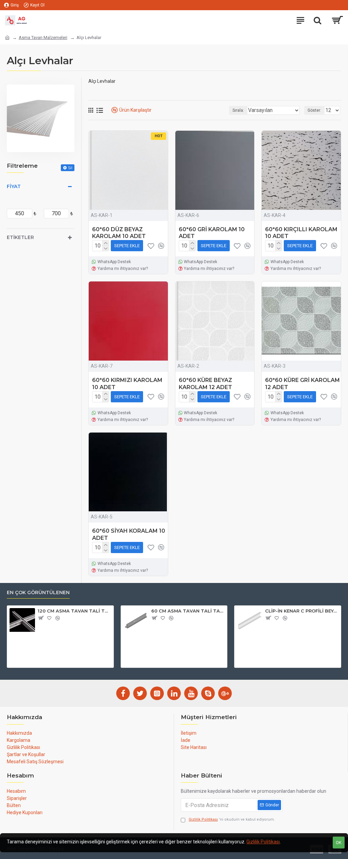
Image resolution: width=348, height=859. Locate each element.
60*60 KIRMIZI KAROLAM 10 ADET (127, 383)
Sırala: (238, 110)
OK (339, 842)
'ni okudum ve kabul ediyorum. (232, 819)
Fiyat (14, 186)
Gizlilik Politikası (263, 841)
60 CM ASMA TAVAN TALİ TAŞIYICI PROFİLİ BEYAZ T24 (188, 611)
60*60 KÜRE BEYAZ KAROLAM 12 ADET (205, 383)
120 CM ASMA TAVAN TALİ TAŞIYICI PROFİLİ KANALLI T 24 (74, 611)
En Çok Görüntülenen (38, 593)
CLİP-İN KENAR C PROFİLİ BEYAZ (301, 611)
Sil (70, 167)
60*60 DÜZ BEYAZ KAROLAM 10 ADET (119, 233)
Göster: (314, 110)
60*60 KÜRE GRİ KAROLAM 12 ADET (302, 383)
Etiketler (20, 237)
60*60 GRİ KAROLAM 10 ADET (212, 233)
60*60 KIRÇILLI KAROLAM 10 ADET (301, 233)
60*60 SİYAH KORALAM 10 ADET (128, 534)
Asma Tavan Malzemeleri (43, 37)
